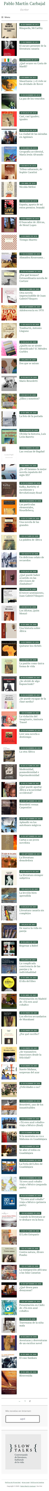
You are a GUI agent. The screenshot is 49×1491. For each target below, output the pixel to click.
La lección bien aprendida (28, 894)
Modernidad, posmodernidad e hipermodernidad (29, 772)
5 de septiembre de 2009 (30, 307)
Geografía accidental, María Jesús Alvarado (31, 153)
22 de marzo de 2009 (29, 430)
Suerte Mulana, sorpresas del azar (29, 1071)
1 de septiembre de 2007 (30, 854)
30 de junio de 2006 (29, 1337)
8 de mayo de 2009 (28, 395)
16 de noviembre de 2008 (31, 501)
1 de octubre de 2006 (29, 1266)
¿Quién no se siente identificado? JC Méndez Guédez (33, 348)
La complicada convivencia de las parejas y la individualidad (29, 968)
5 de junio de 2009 (28, 360)
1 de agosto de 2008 (29, 554)
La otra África (27, 751)
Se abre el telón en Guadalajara (29, 1151)
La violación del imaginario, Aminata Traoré (31, 719)
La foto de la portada (31, 416)
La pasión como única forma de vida (31, 665)
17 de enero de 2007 (29, 1048)
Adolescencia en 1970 (31, 310)
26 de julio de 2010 (28, 113)
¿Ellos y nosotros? (29, 398)
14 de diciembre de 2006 (30, 1101)
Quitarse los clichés (30, 645)
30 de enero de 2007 (29, 1013)
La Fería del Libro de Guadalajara (31, 1165)
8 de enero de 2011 (28, 78)
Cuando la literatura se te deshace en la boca (32, 1218)
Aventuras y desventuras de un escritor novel (33, 1342)
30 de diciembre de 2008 (30, 483)
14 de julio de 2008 (28, 571)
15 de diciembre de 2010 (30, 95)
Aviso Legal (26, 1482)
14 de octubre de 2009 (30, 289)
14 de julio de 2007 (28, 907)
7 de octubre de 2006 (29, 1249)
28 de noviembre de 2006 (31, 1196)
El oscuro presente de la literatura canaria (32, 47)
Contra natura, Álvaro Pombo (31, 1253)
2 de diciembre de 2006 (30, 1133)
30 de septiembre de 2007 (31, 801)
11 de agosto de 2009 (30, 325)
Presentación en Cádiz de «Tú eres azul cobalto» (32, 1307)
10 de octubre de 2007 (30, 783)
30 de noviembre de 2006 (31, 1160)
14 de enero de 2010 (29, 236)
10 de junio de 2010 (29, 148)
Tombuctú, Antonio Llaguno (30, 329)
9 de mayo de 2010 (28, 166)
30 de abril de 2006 (29, 1354)
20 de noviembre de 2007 (31, 730)
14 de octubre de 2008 (30, 519)
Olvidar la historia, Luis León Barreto (32, 435)
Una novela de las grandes (29, 523)
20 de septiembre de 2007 (31, 819)
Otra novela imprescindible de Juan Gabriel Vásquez (32, 295)
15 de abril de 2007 (29, 995)
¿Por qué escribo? (29, 1034)
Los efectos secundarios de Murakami (32, 1018)
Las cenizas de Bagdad (31, 451)
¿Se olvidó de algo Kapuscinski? (29, 682)
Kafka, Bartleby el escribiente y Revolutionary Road (30, 489)
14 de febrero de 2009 (30, 448)
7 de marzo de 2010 (29, 201)
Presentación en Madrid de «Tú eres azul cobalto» (32, 1001)
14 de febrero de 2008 (30, 642)
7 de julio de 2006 (28, 1319)
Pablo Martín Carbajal (24, 3)
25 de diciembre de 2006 (30, 1083)
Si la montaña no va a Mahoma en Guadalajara (33, 1137)
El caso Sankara (28, 1357)
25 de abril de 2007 (29, 978)
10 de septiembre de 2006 (31, 1284)
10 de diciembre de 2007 (30, 695)
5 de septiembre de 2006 (30, 1302)
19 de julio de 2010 (28, 130)
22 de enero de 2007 (29, 1031)
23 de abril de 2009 (29, 413)
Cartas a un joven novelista (29, 841)
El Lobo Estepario (29, 1234)
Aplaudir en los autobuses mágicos (30, 824)
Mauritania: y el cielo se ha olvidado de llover (32, 82)
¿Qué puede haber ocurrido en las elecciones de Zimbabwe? (29, 579)
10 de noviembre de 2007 (31, 748)
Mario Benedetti (28, 380)
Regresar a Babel (28, 945)
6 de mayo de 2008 (28, 607)
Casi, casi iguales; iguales (29, 118)
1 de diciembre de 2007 (30, 713)
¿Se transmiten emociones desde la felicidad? (30, 1054)
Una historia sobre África (29, 629)
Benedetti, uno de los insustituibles (31, 1106)
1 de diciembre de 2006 (30, 1146)
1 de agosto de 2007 (29, 889)
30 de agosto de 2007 (30, 872)
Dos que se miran (29, 363)
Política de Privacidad (13, 1482)
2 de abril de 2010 (28, 183)
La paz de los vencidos (31, 98)
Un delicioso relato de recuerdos (31, 559)
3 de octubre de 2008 (29, 536)
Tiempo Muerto (28, 239)
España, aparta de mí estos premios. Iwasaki (32, 206)
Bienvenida (25, 1375)
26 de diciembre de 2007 (30, 678)
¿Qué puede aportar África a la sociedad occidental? (30, 789)
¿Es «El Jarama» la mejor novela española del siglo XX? (33, 472)
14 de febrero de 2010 (30, 219)
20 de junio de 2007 (29, 942)
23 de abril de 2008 (29, 625)
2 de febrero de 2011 (29, 60)
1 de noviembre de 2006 (30, 1213)
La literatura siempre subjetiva (31, 876)
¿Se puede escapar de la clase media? (32, 700)
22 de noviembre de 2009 (31, 272)
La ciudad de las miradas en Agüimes (33, 135)
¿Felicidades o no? (29, 1087)
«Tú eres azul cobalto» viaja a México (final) (31, 1124)
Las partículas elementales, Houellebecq (27, 507)
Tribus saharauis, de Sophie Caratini (30, 171)
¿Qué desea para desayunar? (28, 1289)
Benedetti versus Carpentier (28, 806)
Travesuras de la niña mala (31, 1324)
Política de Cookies (37, 1482)
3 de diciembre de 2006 (30, 1119)
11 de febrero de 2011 (30, 42)
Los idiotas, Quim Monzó (29, 612)
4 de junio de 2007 (28, 960)
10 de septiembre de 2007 (31, 836)
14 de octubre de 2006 (30, 1231)
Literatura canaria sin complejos (31, 912)
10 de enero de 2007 (29, 1066)
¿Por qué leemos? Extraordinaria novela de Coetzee (33, 277)
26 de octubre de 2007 (30, 766)
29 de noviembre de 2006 (31, 1178)
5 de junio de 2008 (28, 589)
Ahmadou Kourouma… (32, 257)
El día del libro (27, 981)
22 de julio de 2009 (28, 342)
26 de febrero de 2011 (30, 25)
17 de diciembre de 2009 (30, 254)
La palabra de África (30, 539)
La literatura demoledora (26, 859)
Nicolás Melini (27, 186)
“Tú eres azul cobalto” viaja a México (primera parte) (32, 1202)
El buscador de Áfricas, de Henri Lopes (32, 223)
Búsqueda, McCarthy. (31, 28)
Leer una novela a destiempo (29, 735)
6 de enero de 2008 (28, 660)
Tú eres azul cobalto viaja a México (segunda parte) (33, 1184)
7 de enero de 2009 (28, 466)
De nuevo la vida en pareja (30, 929)
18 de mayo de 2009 (29, 377)
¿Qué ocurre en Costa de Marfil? (33, 65)
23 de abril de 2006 (29, 1372)
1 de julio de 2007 (28, 925)
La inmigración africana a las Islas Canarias (33, 1271)
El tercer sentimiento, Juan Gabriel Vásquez (31, 594)
